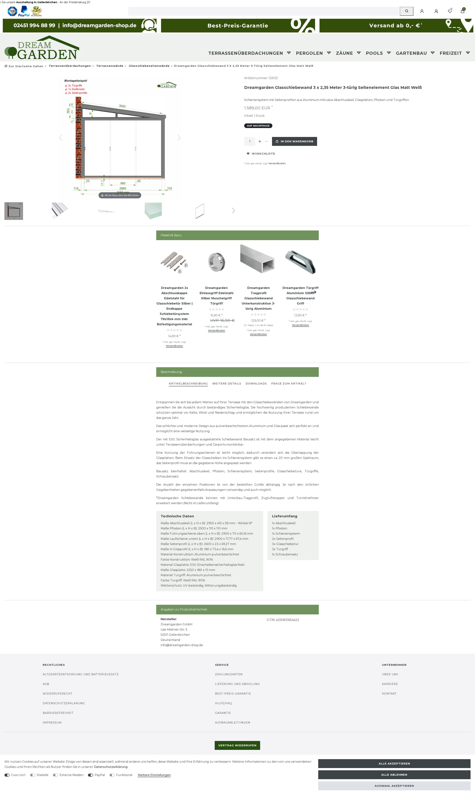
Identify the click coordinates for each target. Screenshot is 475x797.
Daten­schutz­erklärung (110, 767)
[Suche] (406, 11)
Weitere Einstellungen (154, 775)
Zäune (345, 53)
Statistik (42, 775)
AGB (46, 684)
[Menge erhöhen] (259, 141)
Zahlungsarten (229, 674)
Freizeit (451, 53)
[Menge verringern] (266, 141)
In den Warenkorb (297, 141)
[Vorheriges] (61, 137)
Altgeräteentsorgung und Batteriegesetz (81, 674)
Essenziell (18, 775)
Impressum (52, 722)
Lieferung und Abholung (237, 684)
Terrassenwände (109, 66)
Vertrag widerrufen (237, 745)
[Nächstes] (179, 137)
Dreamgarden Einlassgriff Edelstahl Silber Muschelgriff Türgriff (216, 295)
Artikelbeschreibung (188, 383)
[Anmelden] (422, 11)
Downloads (256, 383)
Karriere (390, 684)
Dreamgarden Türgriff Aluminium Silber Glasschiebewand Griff (301, 295)
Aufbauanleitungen (232, 722)
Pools (375, 53)
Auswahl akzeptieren (394, 786)
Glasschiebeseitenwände (149, 66)
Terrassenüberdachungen (246, 53)
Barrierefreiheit (58, 713)
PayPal (100, 775)
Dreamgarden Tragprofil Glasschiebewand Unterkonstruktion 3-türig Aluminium (258, 298)
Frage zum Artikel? (288, 383)
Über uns (390, 674)
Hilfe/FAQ (223, 703)
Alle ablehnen (394, 774)
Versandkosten (277, 163)
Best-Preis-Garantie (233, 693)
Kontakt (389, 693)
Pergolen (310, 53)
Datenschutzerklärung (64, 703)
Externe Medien (71, 775)
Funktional (124, 775)
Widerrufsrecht (57, 693)
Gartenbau (412, 53)
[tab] (188, 384)
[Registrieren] (437, 11)
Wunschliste (263, 153)
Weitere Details (226, 383)
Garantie (223, 713)
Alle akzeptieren (394, 763)
